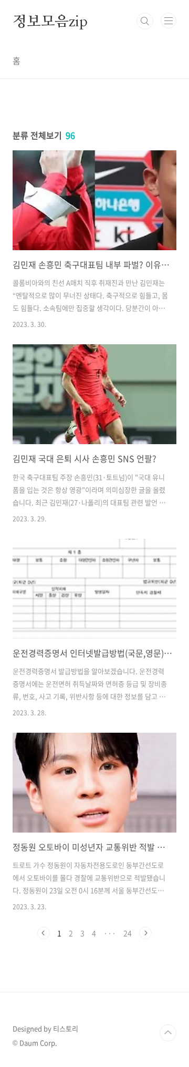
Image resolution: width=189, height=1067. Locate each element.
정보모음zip (50, 21)
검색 (145, 21)
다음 (145, 933)
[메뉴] (168, 20)
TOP (168, 1032)
